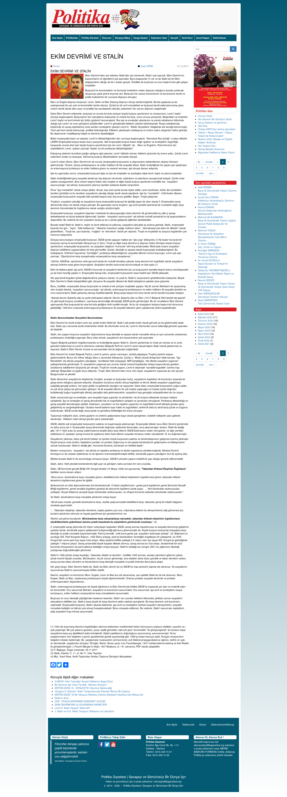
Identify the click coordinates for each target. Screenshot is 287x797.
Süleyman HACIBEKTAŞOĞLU (214, 270)
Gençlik (174, 37)
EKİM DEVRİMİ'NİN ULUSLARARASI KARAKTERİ (81, 704)
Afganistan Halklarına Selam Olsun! (216, 152)
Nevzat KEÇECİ (206, 280)
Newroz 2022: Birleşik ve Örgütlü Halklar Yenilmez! (215, 140)
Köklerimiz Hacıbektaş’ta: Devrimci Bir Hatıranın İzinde (216, 202)
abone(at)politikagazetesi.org (209, 745)
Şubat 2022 (204, 337)
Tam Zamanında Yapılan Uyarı (214, 303)
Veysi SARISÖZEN (207, 300)
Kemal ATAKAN (206, 207)
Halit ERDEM (205, 187)
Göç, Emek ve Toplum (209, 247)
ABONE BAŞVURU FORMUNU (211, 750)
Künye (202, 724)
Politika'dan (72, 37)
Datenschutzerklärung (222, 724)
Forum (56, 66)
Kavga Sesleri (141, 37)
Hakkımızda (188, 724)
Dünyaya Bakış (122, 37)
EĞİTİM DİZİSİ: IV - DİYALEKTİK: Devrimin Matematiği (83, 688)
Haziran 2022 (205, 323)
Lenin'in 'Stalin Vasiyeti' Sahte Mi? (72, 708)
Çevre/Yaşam (202, 37)
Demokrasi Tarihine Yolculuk (213, 296)
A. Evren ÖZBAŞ (206, 243)
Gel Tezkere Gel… (207, 145)
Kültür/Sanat (219, 37)
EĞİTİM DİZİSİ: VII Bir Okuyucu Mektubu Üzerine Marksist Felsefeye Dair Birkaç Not (99, 694)
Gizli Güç (202, 125)
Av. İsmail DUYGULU (209, 260)
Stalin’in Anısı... (62, 698)
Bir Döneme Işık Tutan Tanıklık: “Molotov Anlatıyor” (81, 684)
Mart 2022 (203, 333)
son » (212, 173)
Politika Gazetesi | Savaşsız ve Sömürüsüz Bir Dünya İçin (153, 785)
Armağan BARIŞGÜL (209, 250)
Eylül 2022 (203, 314)
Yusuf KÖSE (146, 66)
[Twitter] (59, 663)
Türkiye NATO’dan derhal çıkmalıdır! (216, 129)
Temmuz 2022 (205, 320)
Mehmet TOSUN (206, 230)
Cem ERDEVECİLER (209, 293)
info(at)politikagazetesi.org (167, 781)
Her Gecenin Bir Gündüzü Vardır (215, 119)
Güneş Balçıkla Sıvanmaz (211, 149)
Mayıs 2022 (204, 327)
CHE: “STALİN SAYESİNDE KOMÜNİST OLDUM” (80, 701)
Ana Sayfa (57, 37)
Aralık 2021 (204, 343)
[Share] (65, 663)
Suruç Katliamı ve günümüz (212, 122)
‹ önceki (208, 161)
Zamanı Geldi (205, 116)
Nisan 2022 (204, 330)
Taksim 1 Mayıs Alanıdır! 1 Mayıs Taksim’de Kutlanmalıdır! (215, 134)
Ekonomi (106, 37)
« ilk (198, 161)
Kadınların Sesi (159, 37)
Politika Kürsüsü (90, 37)
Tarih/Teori (187, 37)
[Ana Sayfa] (97, 19)
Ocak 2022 (203, 340)
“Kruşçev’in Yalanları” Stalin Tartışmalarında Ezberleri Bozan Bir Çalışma (92, 691)
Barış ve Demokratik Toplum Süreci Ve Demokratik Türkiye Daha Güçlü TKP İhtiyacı (216, 287)
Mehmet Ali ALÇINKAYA (210, 217)
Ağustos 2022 (205, 317)
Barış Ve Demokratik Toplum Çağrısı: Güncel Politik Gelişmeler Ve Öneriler (217, 224)
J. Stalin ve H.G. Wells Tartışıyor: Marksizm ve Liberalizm (84, 711)
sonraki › (200, 173)
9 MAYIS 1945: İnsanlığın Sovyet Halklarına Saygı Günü (84, 681)
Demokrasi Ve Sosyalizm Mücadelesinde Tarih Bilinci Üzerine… (212, 237)
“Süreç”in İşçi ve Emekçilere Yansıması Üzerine (212, 255)
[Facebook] (53, 663)
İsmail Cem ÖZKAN (208, 197)
